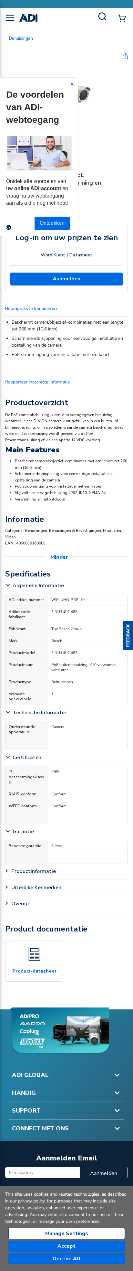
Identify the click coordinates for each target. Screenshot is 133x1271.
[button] (128, 635)
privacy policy (31, 1201)
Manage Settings (66, 1233)
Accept (66, 1246)
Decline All (67, 1258)
